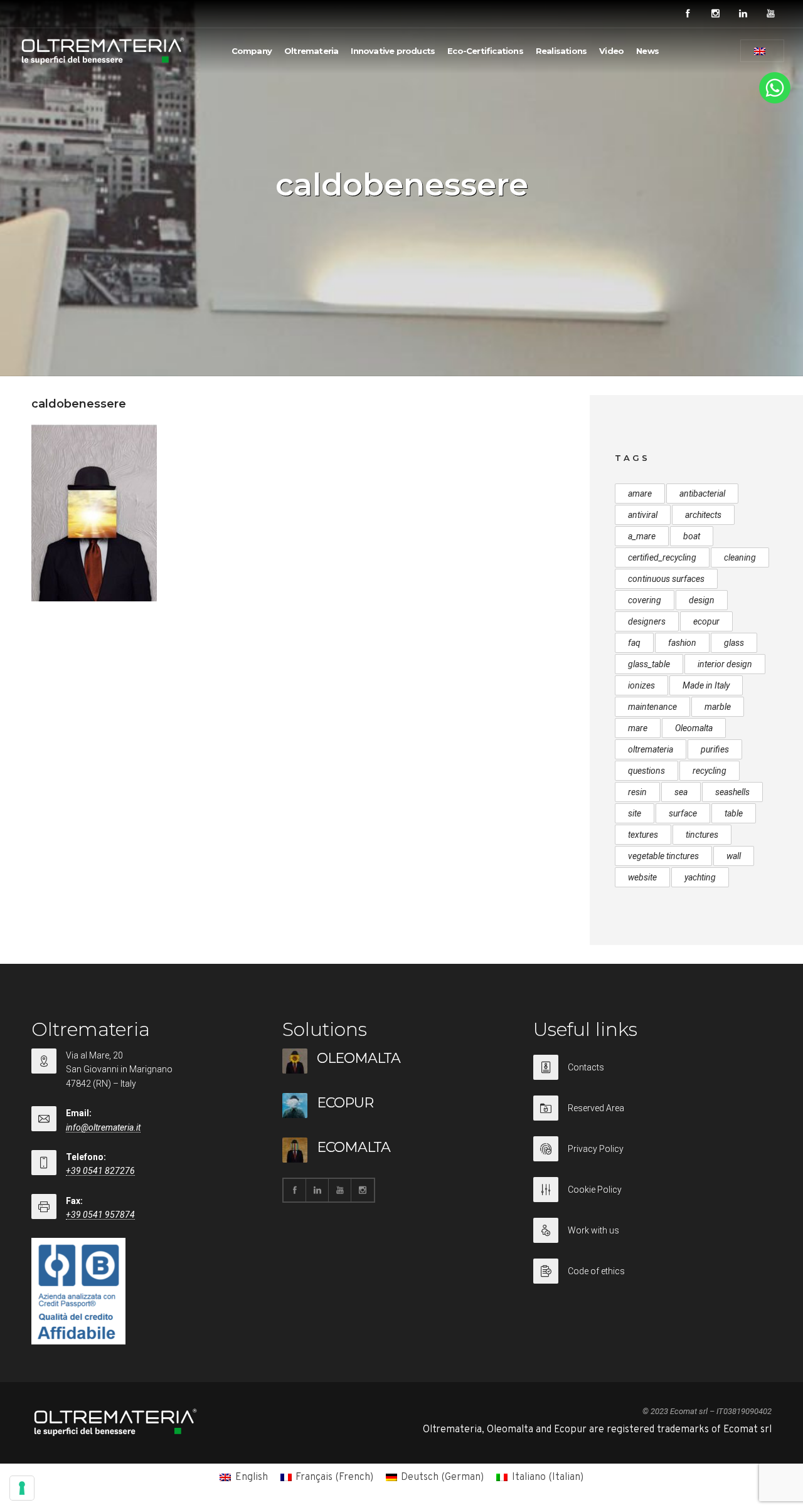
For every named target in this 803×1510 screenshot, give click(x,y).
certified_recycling (662, 557)
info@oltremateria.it (103, 1127)
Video (611, 51)
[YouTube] (770, 14)
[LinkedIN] (743, 14)
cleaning (740, 557)
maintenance (652, 707)
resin (637, 792)
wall (733, 856)
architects (703, 515)
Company (251, 51)
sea (681, 792)
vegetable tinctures (663, 856)
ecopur (706, 621)
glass (734, 643)
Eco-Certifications (485, 51)
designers (647, 621)
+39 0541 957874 (100, 1215)
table (734, 813)
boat (691, 536)
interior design (725, 664)
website (642, 877)
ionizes (641, 685)
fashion (682, 643)
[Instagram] (715, 14)
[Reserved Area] (652, 1116)
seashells (732, 792)
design (702, 600)
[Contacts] (652, 1075)
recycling (709, 771)
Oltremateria (311, 51)
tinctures (702, 835)
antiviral (642, 515)
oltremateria (650, 749)
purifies (715, 749)
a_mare (642, 536)
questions (646, 771)
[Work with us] (652, 1238)
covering (644, 600)
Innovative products (393, 51)
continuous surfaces (666, 579)
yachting (700, 877)
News (647, 51)
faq (634, 643)
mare (637, 728)
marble (718, 707)
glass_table (649, 664)
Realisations (561, 51)
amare (640, 493)
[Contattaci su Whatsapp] (774, 101)
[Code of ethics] (652, 1271)
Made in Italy (706, 685)
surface (683, 813)
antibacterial (702, 493)
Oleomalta (694, 728)
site (634, 813)
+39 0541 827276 (100, 1171)
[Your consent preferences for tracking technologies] (22, 1488)
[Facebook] (687, 14)
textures (643, 835)
